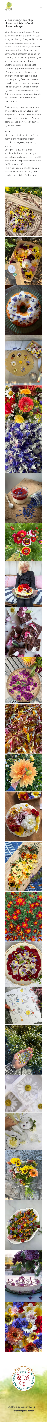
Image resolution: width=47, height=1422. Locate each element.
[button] (41, 7)
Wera (32, 1407)
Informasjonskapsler (23, 1410)
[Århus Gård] (9, 7)
